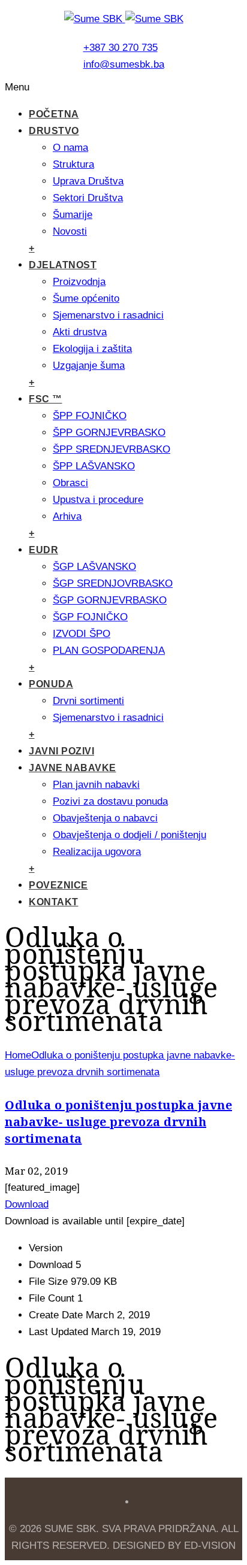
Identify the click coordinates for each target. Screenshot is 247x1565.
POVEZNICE (58, 885)
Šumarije (72, 214)
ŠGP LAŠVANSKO (94, 566)
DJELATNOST (63, 265)
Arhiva (67, 516)
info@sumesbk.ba (123, 64)
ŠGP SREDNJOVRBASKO (113, 583)
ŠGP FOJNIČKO (90, 617)
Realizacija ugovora (97, 851)
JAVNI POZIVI (61, 751)
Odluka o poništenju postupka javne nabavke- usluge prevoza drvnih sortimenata (118, 1122)
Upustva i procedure (98, 499)
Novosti (70, 231)
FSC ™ (45, 399)
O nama (70, 147)
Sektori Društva (88, 198)
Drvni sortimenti (88, 700)
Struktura (73, 164)
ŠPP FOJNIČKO (89, 415)
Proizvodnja (79, 281)
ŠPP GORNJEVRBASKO (109, 432)
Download (27, 1204)
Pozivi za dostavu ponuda (110, 801)
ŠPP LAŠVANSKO (94, 466)
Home (18, 1055)
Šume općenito (86, 298)
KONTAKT (54, 902)
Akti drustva (80, 332)
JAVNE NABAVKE (72, 768)
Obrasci (70, 483)
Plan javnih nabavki (96, 784)
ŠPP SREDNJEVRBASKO (111, 449)
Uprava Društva (88, 181)
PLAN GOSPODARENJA (109, 650)
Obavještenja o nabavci (105, 818)
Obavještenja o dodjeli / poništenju (129, 835)
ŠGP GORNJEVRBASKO (110, 600)
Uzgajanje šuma (89, 365)
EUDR (43, 550)
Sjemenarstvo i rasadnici (108, 315)
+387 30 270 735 (120, 47)
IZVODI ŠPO (81, 633)
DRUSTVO (54, 131)
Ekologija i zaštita (92, 348)
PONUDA (51, 684)
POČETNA (54, 114)
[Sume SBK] (123, 19)
